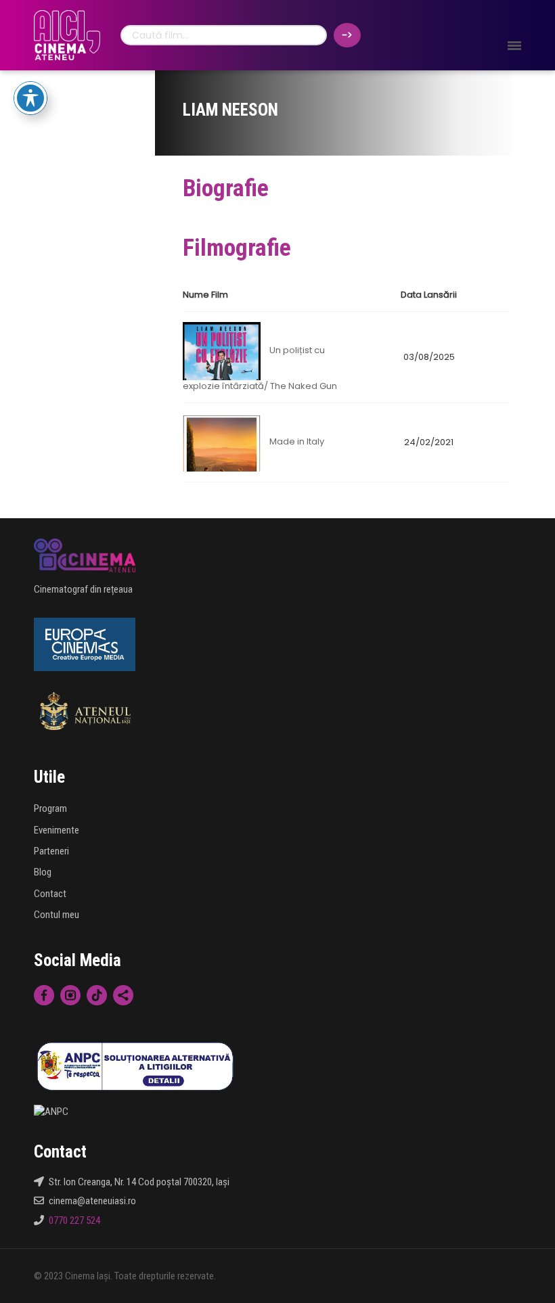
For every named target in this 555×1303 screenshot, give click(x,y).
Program (50, 808)
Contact (50, 894)
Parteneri (51, 851)
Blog (42, 872)
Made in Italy (296, 442)
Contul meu (56, 915)
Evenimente (56, 830)
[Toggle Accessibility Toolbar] (30, 98)
